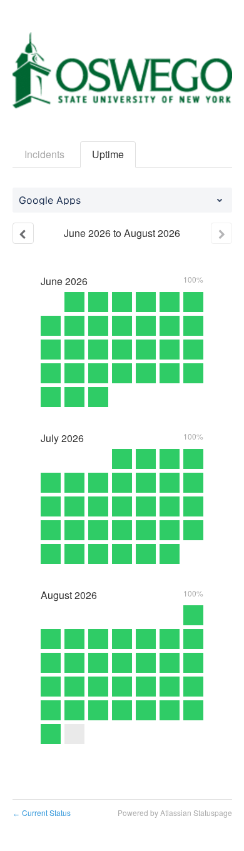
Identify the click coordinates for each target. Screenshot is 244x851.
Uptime (108, 154)
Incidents (44, 154)
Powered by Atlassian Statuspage (175, 812)
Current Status (42, 812)
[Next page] (221, 233)
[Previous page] (23, 233)
